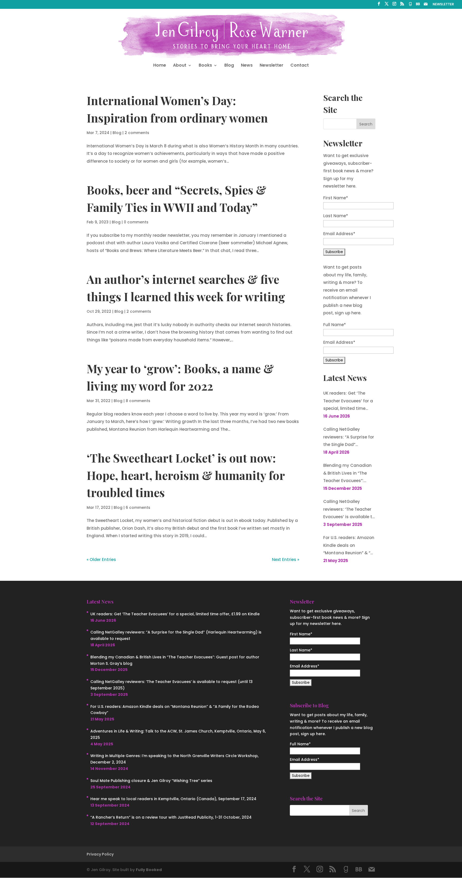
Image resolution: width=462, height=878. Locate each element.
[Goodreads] (410, 5)
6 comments (138, 507)
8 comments (138, 400)
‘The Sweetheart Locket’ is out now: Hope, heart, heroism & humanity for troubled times (186, 475)
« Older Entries (101, 559)
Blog (229, 65)
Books (205, 65)
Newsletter (271, 65)
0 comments (136, 222)
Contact (299, 65)
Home (159, 65)
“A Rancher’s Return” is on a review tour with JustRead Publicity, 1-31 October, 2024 (171, 817)
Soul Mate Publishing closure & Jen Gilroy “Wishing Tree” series (151, 780)
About (179, 65)
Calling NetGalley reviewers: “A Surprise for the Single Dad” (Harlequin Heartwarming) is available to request (348, 437)
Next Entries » (285, 559)
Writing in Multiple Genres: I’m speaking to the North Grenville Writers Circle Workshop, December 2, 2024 (174, 759)
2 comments (137, 132)
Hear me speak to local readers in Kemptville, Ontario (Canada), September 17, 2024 (173, 798)
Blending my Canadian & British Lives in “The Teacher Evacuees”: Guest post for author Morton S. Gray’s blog (347, 474)
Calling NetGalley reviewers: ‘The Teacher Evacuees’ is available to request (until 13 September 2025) (349, 510)
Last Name (335, 216)
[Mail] (426, 5)
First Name (335, 198)
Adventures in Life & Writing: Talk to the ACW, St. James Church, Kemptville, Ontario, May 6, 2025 (178, 734)
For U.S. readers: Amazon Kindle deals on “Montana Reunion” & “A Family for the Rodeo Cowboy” (348, 546)
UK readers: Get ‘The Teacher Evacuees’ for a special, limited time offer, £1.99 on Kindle (348, 401)
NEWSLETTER (443, 4)
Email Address (339, 233)
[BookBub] (418, 5)
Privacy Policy (100, 854)
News (247, 65)
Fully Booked (149, 869)
